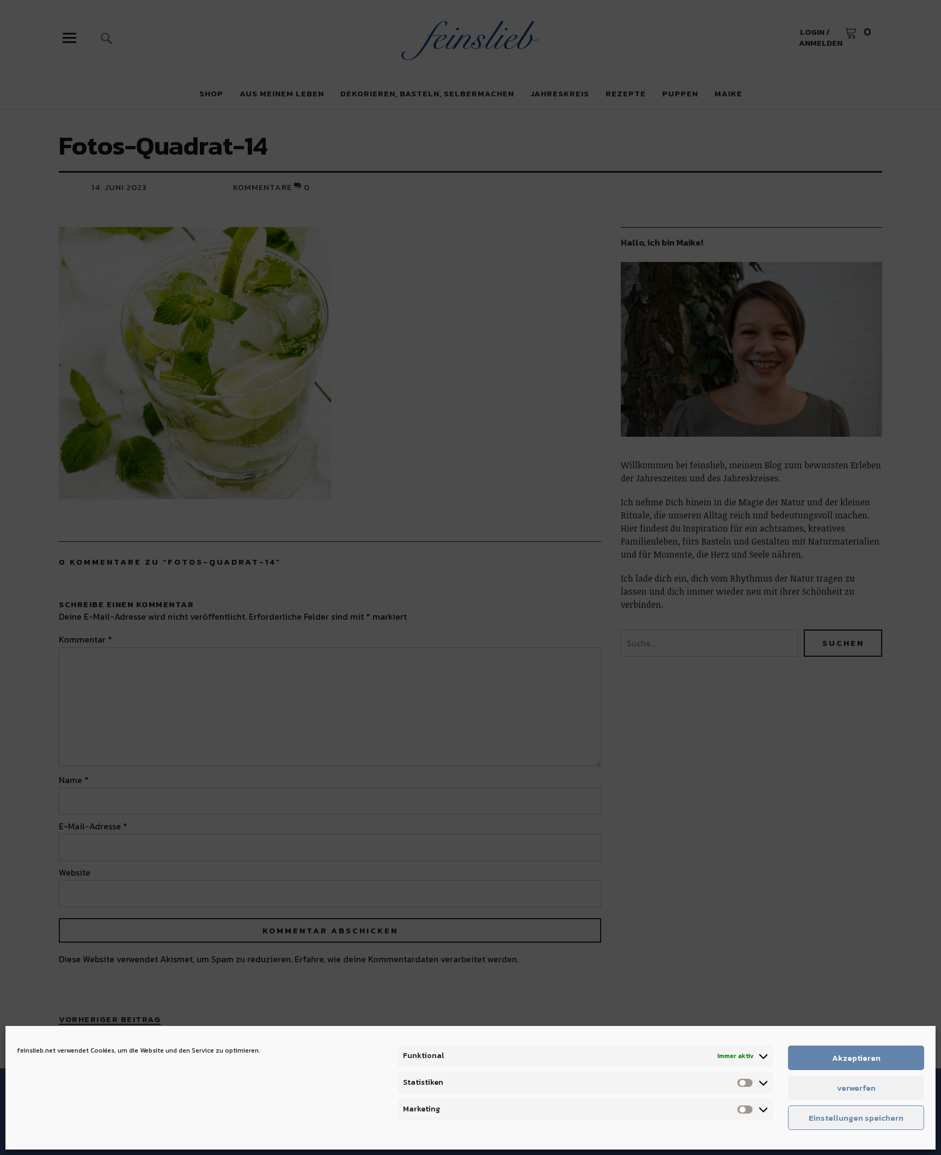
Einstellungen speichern (856, 1117)
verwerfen (856, 1087)
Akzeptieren (856, 1058)
